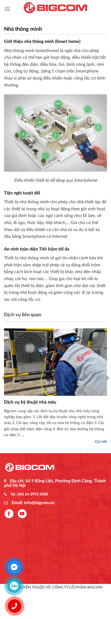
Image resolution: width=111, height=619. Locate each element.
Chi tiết (101, 442)
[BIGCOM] (55, 9)
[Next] (107, 389)
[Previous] (3, 389)
